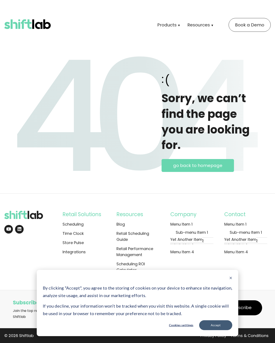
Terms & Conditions (250, 335)
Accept (216, 325)
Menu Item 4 (182, 252)
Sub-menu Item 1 (192, 232)
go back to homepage (197, 165)
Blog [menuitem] (120, 224)
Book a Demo (249, 25)
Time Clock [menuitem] (73, 233)
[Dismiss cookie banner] (230, 278)
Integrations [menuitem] (74, 252)
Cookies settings (181, 325)
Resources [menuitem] (198, 25)
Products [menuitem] (167, 25)
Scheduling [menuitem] (73, 224)
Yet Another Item (186, 239)
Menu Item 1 (181, 224)
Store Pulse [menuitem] (73, 242)
